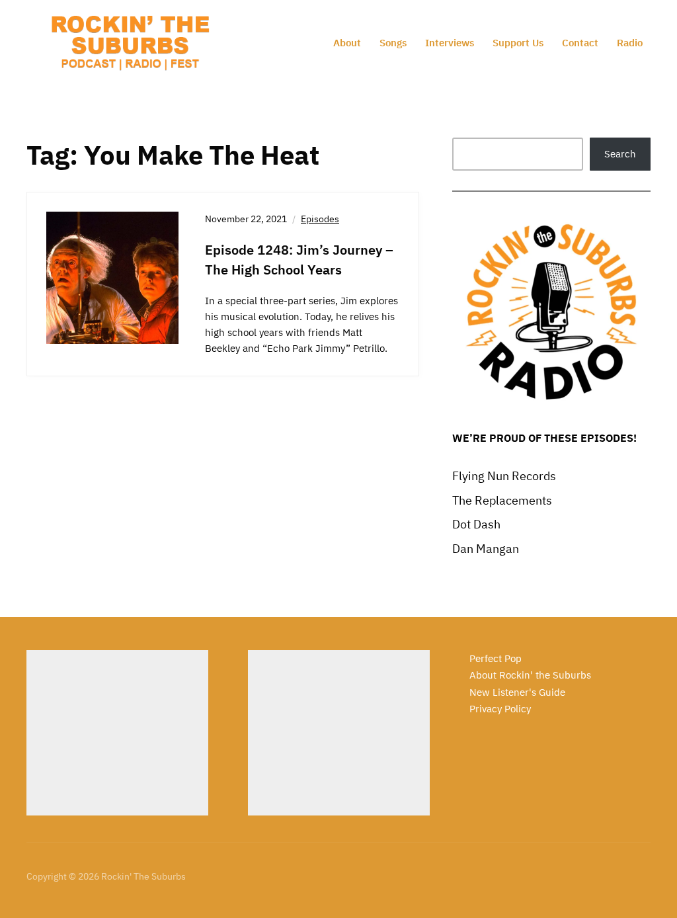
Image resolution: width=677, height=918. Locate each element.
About (347, 42)
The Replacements (502, 500)
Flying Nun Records (504, 475)
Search (620, 153)
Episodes (320, 219)
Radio (630, 42)
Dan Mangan (485, 548)
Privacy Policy (500, 708)
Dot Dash (476, 524)
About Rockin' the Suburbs (530, 675)
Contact (580, 42)
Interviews (449, 42)
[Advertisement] (117, 732)
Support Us (518, 42)
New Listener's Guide (517, 692)
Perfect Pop (495, 658)
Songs (393, 42)
